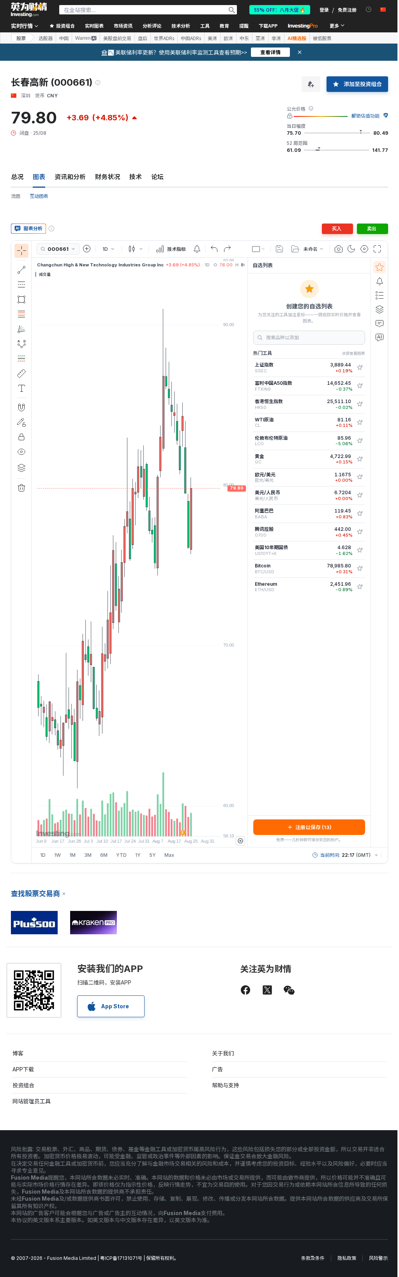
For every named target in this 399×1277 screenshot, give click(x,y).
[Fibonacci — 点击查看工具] (21, 314)
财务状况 (107, 177)
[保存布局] (279, 249)
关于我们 (223, 1053)
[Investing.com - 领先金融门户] (29, 9)
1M (72, 855)
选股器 (46, 38)
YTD (121, 855)
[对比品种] (87, 249)
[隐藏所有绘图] (21, 452)
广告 (217, 1069)
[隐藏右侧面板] (245, 552)
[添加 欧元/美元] (359, 477)
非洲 (276, 38)
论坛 (157, 177)
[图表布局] (259, 249)
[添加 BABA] (359, 513)
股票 (21, 38)
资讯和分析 (70, 177)
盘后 (142, 38)
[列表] (379, 295)
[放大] (129, 826)
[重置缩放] (160, 826)
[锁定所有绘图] (21, 437)
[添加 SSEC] (359, 367)
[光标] (21, 251)
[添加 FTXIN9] (359, 385)
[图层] (21, 468)
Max (169, 855)
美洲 (212, 38)
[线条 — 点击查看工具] (21, 270)
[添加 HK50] (359, 404)
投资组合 (23, 1085)
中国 (64, 38)
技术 (135, 177)
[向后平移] (139, 826)
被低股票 (322, 38)
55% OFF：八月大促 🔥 (279, 9)
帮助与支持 (225, 1085)
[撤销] (214, 249)
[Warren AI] (379, 337)
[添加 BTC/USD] (359, 568)
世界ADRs (164, 38)
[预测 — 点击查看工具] (21, 359)
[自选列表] (379, 267)
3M (88, 855)
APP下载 (23, 1069)
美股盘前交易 (117, 38)
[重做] (227, 249)
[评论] (379, 323)
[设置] (240, 840)
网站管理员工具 (31, 1101)
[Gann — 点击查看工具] (21, 329)
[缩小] (118, 826)
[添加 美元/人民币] (359, 495)
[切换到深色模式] (351, 249)
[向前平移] (150, 826)
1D (43, 855)
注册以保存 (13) (313, 827)
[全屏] (377, 249)
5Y (152, 855)
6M (104, 855)
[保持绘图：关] (21, 422)
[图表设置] (364, 249)
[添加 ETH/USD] (359, 586)
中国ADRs (191, 38)
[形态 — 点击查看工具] (21, 344)
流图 (15, 196)
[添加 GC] (359, 459)
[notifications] (368, 9)
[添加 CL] (359, 422)
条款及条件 (313, 1258)
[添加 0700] (359, 532)
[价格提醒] (197, 249)
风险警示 (378, 1258)
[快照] (338, 249)
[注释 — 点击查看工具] (21, 388)
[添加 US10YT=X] (359, 550)
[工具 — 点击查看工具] (21, 373)
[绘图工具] (34, 552)
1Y (138, 855)
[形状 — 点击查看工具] (21, 299)
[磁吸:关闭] (21, 407)
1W (57, 855)
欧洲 (228, 38)
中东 (244, 38)
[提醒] (379, 281)
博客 (17, 1053)
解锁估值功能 (365, 116)
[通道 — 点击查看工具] (21, 285)
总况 (17, 177)
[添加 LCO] (359, 440)
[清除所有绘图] (21, 488)
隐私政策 (346, 1258)
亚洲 (260, 38)
